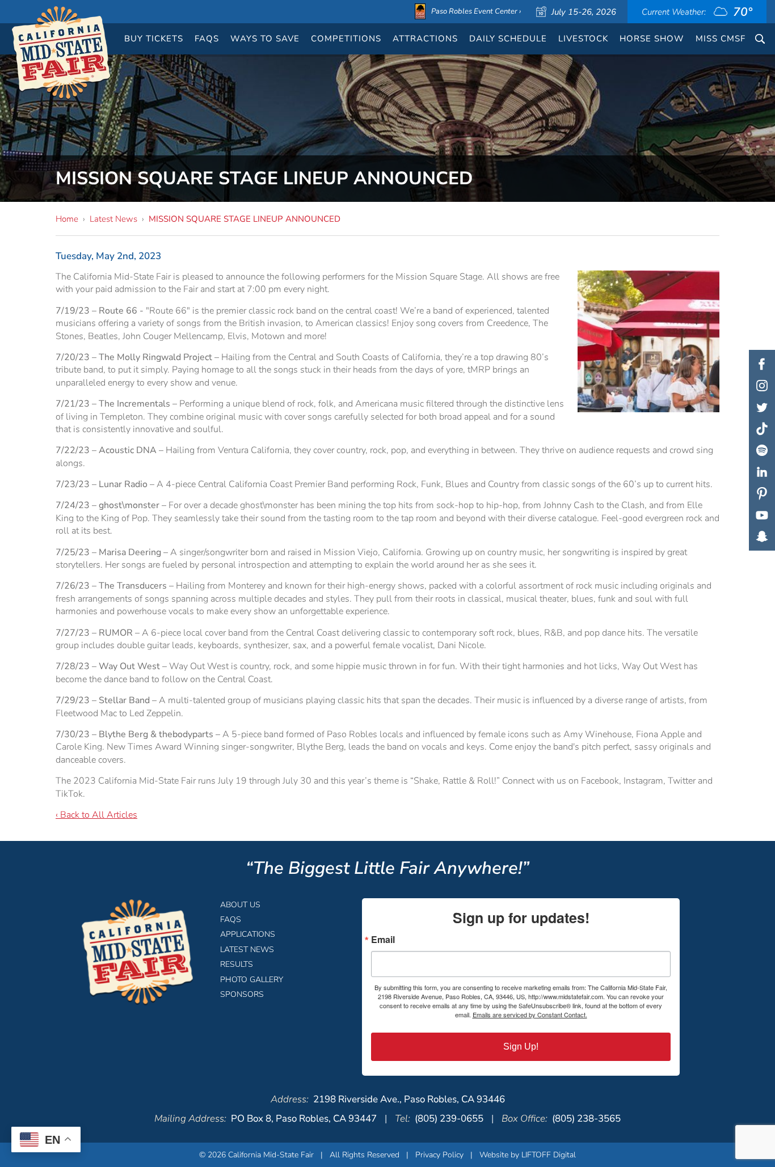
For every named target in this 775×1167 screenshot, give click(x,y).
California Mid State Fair (61, 53)
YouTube (762, 515)
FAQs (207, 38)
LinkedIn (762, 471)
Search (759, 38)
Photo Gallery (251, 979)
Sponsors (242, 994)
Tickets (153, 38)
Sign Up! (520, 1046)
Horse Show (652, 38)
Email (383, 939)
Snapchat (762, 536)
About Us (240, 904)
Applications (247, 934)
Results (236, 964)
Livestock (583, 38)
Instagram (762, 385)
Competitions (346, 38)
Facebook (762, 364)
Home (67, 219)
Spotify (762, 450)
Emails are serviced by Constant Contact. (530, 1014)
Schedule (508, 38)
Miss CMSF (720, 38)
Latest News (113, 219)
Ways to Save (265, 38)
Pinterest (762, 493)
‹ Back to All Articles (96, 815)
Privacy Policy (439, 1154)
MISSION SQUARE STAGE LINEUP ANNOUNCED (244, 219)
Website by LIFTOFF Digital (527, 1154)
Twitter (762, 407)
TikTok (762, 428)
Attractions (425, 38)
